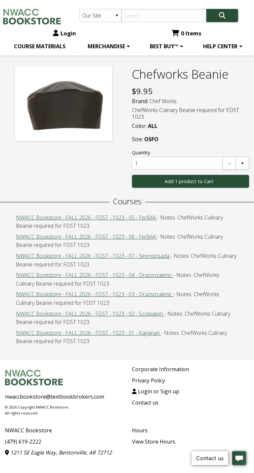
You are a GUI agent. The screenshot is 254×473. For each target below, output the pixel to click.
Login (68, 33)
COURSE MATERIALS (39, 46)
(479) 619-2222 (23, 441)
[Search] (222, 15)
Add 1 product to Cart (189, 181)
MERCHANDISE (106, 46)
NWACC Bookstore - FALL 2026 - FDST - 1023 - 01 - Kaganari (88, 332)
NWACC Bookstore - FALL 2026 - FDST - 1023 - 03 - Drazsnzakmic (94, 294)
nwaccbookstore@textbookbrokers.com (54, 396)
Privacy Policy (148, 380)
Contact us (145, 402)
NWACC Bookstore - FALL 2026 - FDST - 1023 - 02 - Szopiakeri (90, 313)
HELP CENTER (220, 46)
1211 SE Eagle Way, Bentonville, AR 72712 (60, 452)
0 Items (191, 33)
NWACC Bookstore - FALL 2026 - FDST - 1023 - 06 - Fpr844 (86, 236)
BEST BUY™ (164, 46)
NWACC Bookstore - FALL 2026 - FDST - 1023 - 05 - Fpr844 (86, 217)
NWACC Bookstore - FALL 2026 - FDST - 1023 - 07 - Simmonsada (93, 255)
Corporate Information (160, 369)
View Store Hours (153, 441)
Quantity (141, 152)
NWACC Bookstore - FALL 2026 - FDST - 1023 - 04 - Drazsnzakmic (94, 275)
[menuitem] (40, 46)
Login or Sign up (158, 391)
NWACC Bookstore (28, 430)
